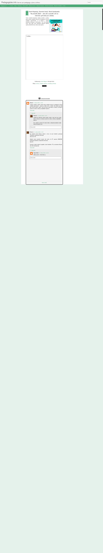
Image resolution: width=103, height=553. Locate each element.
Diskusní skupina (40, 5)
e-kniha (37, 83)
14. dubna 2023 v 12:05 (38, 102)
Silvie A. (35, 115)
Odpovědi (33, 113)
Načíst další (44, 182)
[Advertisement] (71, 33)
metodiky (50, 83)
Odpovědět (32, 110)
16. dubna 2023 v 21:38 (43, 152)
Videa (15, 5)
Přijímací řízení (32, 5)
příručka (54, 83)
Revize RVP (25, 5)
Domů (12, 5)
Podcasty (20, 5)
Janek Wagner (44, 81)
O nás (64, 5)
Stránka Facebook (49, 5)
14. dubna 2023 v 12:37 (42, 115)
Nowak (31, 102)
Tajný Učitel (35, 152)
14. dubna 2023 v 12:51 (38, 131)
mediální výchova (43, 83)
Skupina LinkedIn (58, 5)
